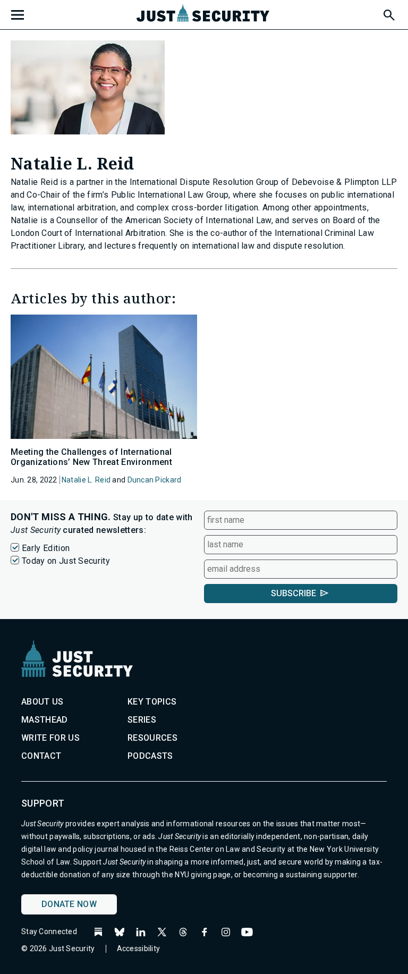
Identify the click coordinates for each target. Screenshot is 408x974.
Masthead (44, 720)
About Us (42, 702)
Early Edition (46, 548)
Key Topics (152, 702)
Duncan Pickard (155, 480)
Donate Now (69, 904)
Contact (41, 756)
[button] (388, 13)
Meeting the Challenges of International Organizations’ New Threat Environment (91, 457)
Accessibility (138, 948)
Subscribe (293, 593)
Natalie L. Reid (86, 480)
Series (142, 720)
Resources (152, 738)
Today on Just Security (66, 561)
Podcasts (150, 756)
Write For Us (50, 738)
